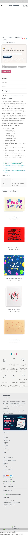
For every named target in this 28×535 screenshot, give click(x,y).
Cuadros (5, 436)
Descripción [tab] (4, 78)
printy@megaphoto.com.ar (9, 505)
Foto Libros (5, 437)
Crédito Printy (6, 450)
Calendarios (5, 442)
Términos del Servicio (8, 467)
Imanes (4, 443)
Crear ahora (6, 71)
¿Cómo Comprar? (7, 459)
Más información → (7, 56)
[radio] (3, 67)
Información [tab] (4, 82)
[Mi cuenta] (23, 5)
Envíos (4, 464)
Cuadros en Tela (6, 440)
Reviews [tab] (3, 86)
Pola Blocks (5, 446)
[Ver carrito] (26, 5)
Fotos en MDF (6, 445)
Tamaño (3, 65)
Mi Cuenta (5, 456)
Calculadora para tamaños (9, 460)
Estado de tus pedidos (8, 457)
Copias (4, 439)
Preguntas (5, 463)
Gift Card (5, 448)
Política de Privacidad (8, 469)
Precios (4, 462)
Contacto (5, 466)
